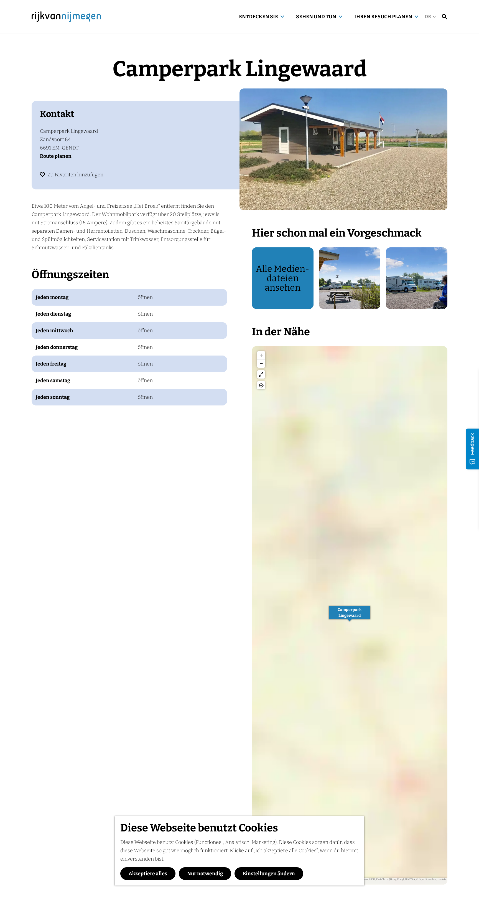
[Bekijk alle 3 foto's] (343, 149)
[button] (349, 615)
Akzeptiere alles (148, 874)
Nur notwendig (205, 874)
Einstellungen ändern (269, 874)
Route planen (56, 156)
